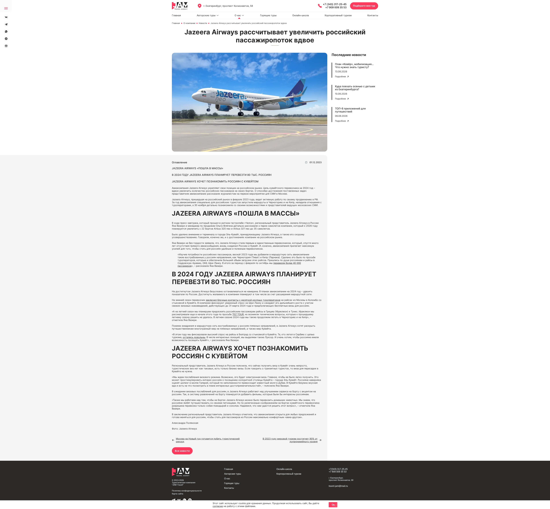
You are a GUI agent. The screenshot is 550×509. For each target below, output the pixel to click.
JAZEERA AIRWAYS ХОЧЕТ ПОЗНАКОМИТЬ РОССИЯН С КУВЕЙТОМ (215, 181)
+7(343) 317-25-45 (338, 469)
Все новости (182, 450)
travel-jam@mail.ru (338, 486)
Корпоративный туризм (338, 15)
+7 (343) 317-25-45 (334, 4)
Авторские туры (206, 15)
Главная (176, 15)
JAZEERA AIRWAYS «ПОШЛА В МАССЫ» (197, 168)
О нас (238, 15)
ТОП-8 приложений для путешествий (350, 110)
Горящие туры (268, 15)
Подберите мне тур (364, 6)
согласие (218, 506)
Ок (333, 505)
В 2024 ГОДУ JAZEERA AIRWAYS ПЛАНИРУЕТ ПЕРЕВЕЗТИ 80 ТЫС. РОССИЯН (221, 174)
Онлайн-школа (300, 15)
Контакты (372, 15)
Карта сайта (177, 494)
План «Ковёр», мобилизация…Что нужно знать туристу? (354, 66)
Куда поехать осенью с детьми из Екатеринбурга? (355, 88)
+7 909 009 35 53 (335, 7)
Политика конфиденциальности (187, 491)
